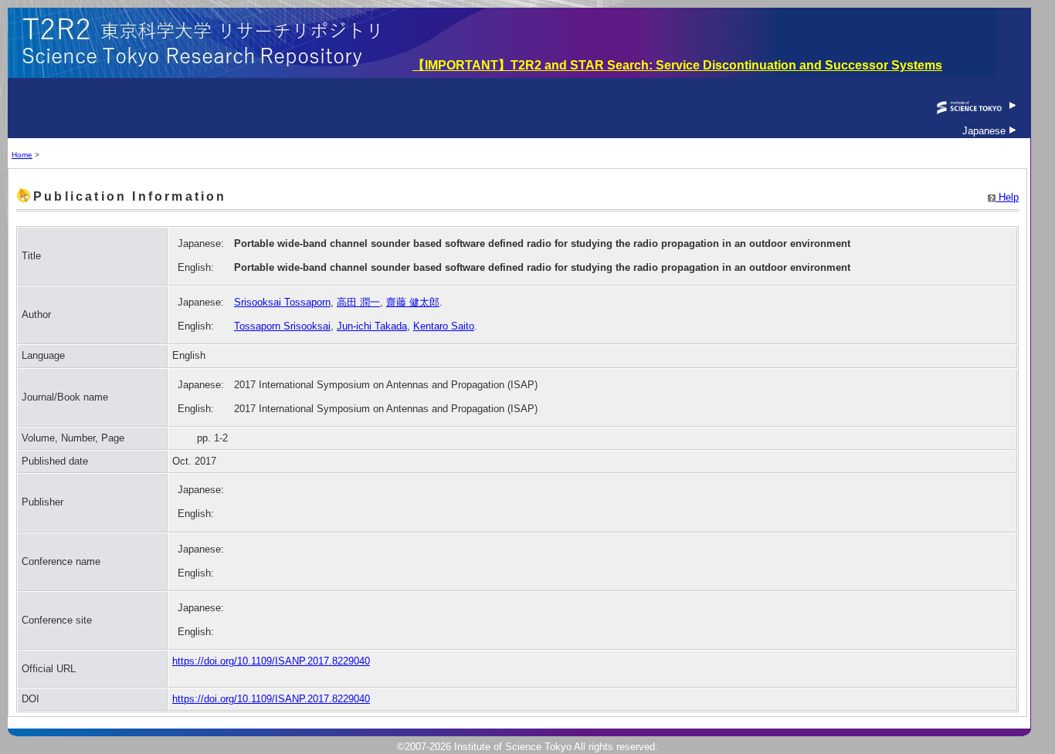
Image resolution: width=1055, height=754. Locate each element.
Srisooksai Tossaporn (282, 302)
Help (1007, 197)
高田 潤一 (358, 302)
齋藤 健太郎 (412, 302)
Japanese (985, 131)
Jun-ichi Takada (372, 326)
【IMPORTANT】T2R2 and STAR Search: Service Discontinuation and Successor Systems (677, 65)
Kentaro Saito (443, 326)
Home (22, 154)
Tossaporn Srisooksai (282, 326)
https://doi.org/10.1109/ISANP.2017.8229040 (271, 661)
